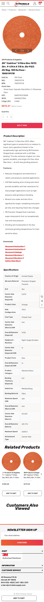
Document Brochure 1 (14, 255)
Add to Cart (19, 598)
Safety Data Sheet (13, 261)
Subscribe (22, 543)
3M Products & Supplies (12, 60)
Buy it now (22, 125)
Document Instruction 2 (15, 249)
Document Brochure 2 (14, 258)
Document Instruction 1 (15, 246)
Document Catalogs (13, 252)
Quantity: (5, 112)
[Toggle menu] (3, 3)
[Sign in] (34, 3)
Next (28, 50)
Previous (16, 50)
